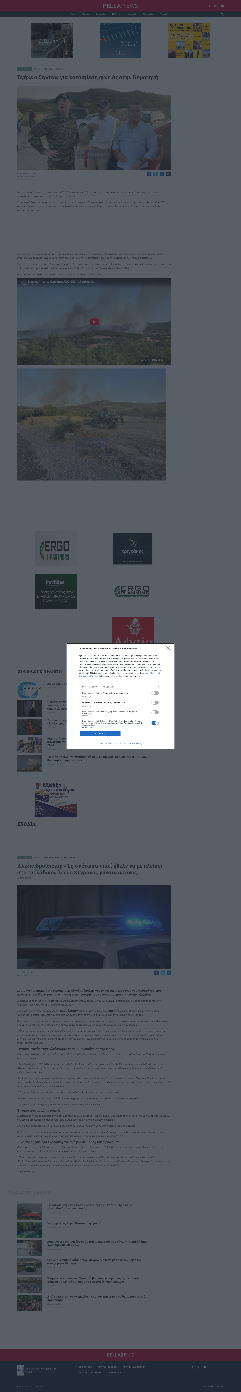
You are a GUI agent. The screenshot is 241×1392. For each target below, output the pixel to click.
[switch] (155, 693)
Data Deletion (105, 743)
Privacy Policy (136, 743)
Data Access (120, 743)
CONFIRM (100, 733)
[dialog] (120, 696)
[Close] (168, 649)
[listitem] (120, 686)
